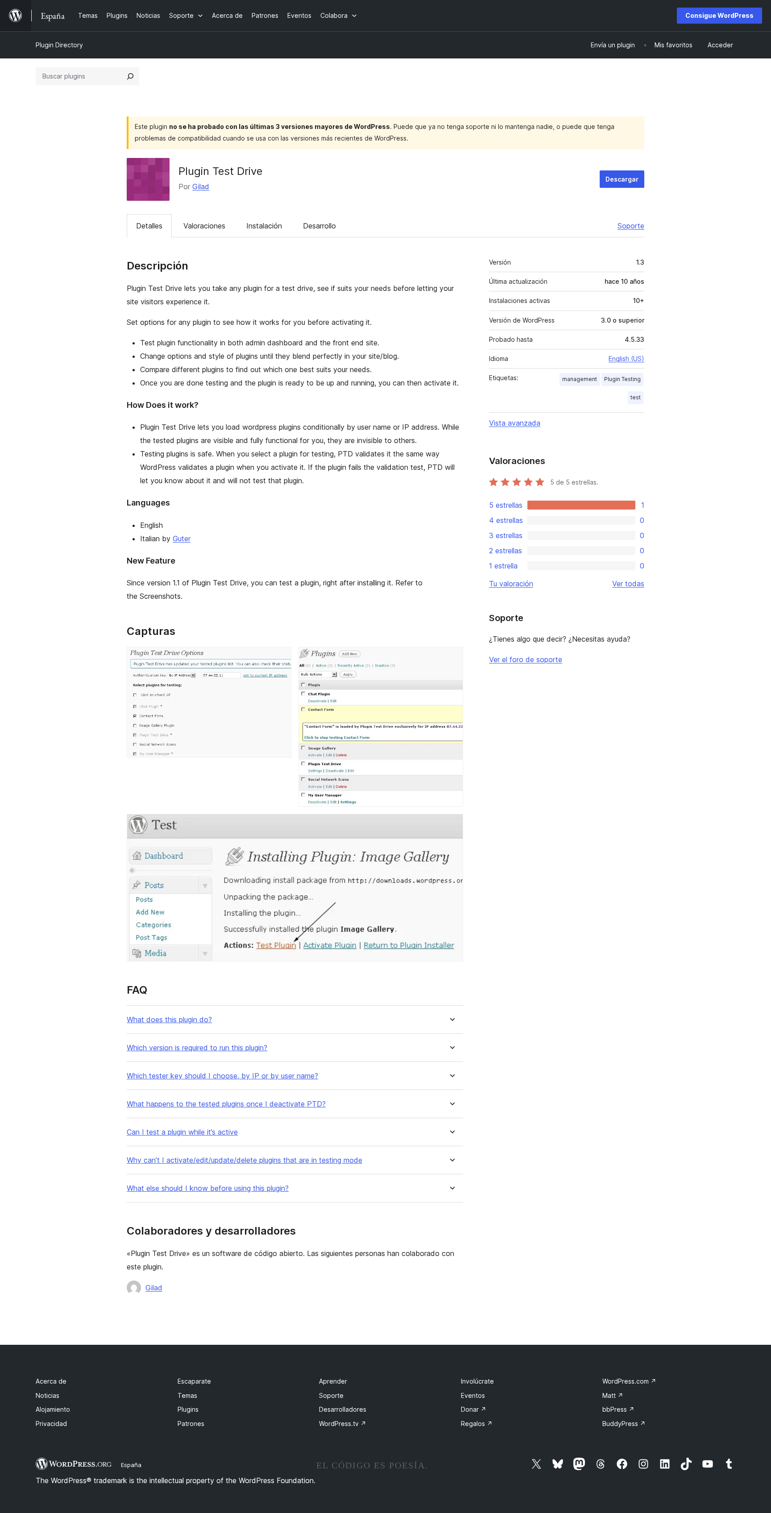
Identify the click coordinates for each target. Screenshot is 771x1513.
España (131, 1464)
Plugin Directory (59, 45)
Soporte (631, 225)
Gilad (200, 186)
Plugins (188, 1409)
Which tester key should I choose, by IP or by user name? (222, 1076)
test (635, 397)
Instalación (264, 225)
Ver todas (628, 583)
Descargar (621, 179)
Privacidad (51, 1423)
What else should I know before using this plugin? (208, 1188)
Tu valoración (511, 583)
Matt (612, 1395)
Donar (473, 1409)
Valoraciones (204, 225)
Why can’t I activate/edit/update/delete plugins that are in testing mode (244, 1160)
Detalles (149, 225)
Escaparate (194, 1381)
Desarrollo (319, 225)
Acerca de (51, 1381)
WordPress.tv (342, 1423)
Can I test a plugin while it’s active (182, 1132)
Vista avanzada (514, 423)
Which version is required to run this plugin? (197, 1048)
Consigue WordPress (719, 15)
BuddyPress (624, 1423)
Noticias (47, 1395)
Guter (182, 538)
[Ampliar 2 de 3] (451, 659)
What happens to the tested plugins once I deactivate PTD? (226, 1104)
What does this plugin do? (169, 1020)
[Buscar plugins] (130, 76)
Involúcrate (477, 1381)
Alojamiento (53, 1409)
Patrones (191, 1423)
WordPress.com (629, 1381)
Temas (187, 1395)
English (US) (626, 358)
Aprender (333, 1381)
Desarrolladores (342, 1409)
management (579, 379)
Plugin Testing (622, 379)
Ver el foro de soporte (525, 659)
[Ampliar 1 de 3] (279, 659)
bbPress (618, 1409)
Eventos (473, 1395)
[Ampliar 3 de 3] (451, 825)
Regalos (477, 1423)
